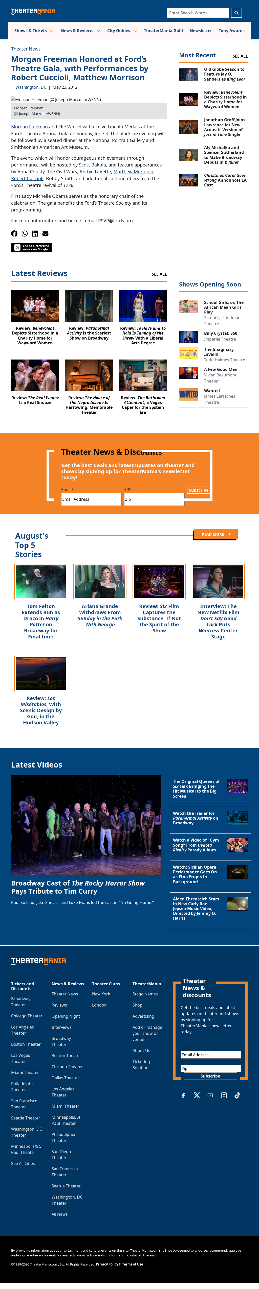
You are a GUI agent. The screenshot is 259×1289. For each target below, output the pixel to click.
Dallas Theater (65, 1078)
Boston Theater (26, 1044)
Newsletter (201, 30)
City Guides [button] (119, 30)
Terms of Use (132, 1264)
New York (101, 994)
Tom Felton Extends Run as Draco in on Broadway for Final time (41, 621)
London (99, 1005)
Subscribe (198, 490)
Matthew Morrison (133, 172)
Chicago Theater (26, 1016)
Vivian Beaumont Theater (220, 378)
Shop (137, 1005)
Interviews (62, 1027)
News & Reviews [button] (77, 30)
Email (67, 489)
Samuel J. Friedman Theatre (222, 320)
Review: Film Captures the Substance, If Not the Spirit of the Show (159, 618)
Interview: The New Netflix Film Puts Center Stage (218, 621)
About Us (141, 1050)
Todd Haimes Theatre (224, 360)
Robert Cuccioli (27, 178)
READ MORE (213, 534)
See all (240, 56)
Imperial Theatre (220, 339)
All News (60, 1214)
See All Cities (23, 1163)
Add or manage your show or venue (147, 1033)
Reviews (59, 1005)
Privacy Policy (107, 1264)
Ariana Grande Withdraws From (100, 615)
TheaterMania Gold (163, 30)
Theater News (26, 49)
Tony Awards (232, 30)
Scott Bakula (92, 165)
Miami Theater (25, 1072)
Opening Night (66, 1016)
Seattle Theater (25, 1118)
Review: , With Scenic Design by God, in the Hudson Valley (41, 710)
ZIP (127, 489)
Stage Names (145, 994)
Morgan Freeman (29, 127)
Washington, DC (30, 87)
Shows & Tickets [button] (31, 30)
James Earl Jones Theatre (219, 399)
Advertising (143, 1016)
